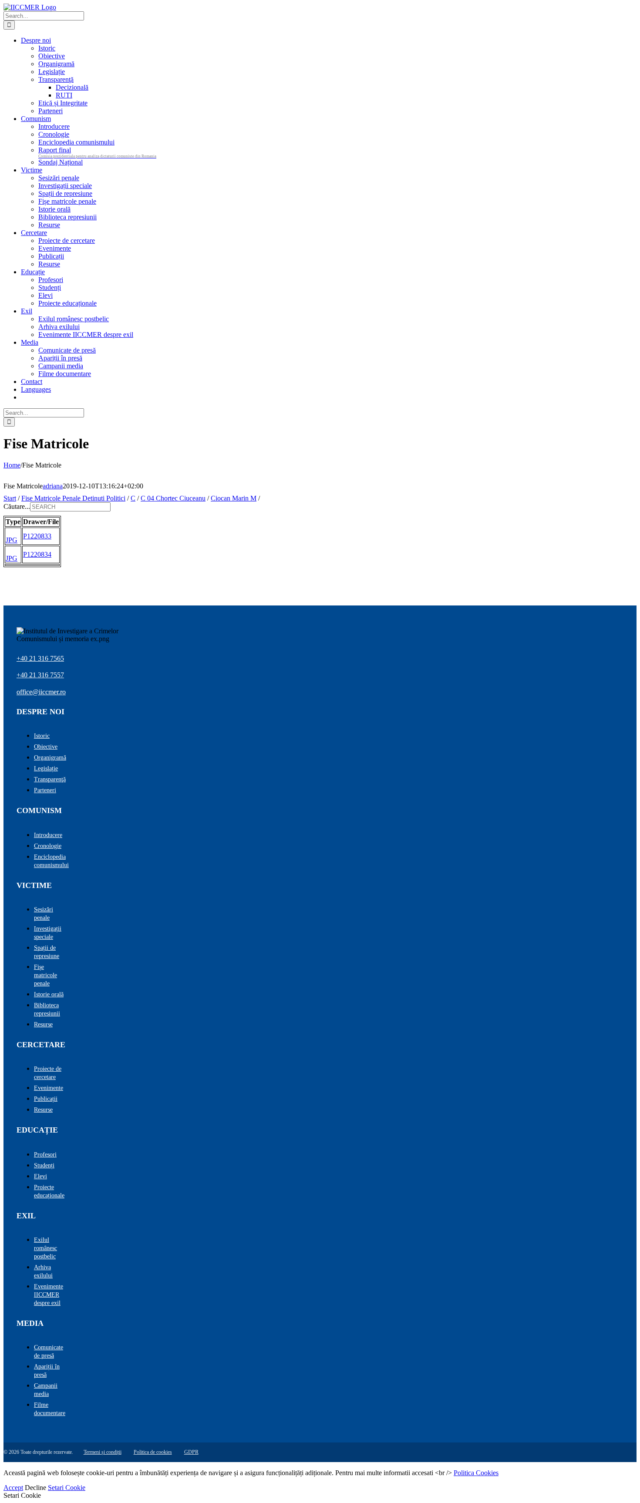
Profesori (45, 1154)
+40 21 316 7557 (40, 675)
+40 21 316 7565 (40, 658)
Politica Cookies (476, 1472)
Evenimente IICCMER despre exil (48, 1294)
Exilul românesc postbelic (45, 1248)
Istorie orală (49, 994)
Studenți (44, 1165)
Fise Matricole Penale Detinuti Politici (73, 498)
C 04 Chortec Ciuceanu (173, 498)
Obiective (45, 746)
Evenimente (48, 1088)
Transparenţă (50, 779)
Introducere (48, 835)
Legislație (46, 768)
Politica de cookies (153, 1452)
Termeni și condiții (102, 1452)
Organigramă (50, 757)
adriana (53, 486)
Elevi (40, 1176)
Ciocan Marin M (233, 498)
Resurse (43, 1024)
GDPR (191, 1452)
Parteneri (45, 790)
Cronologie (47, 846)
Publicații (45, 1099)
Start (9, 498)
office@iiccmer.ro (41, 692)
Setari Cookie (66, 1487)
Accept (13, 1487)
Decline (35, 1487)
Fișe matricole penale (45, 975)
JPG (11, 540)
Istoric (42, 736)
